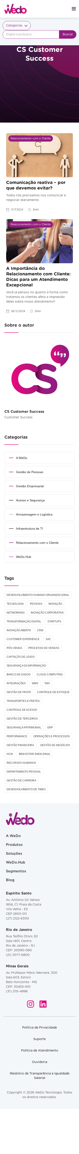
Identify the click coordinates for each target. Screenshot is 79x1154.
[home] (13, 8)
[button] (73, 8)
